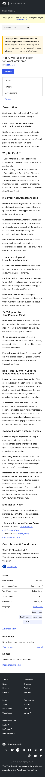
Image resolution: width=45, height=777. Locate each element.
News (4, 684)
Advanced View (9, 629)
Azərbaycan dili (14, 744)
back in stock (37, 612)
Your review (7, 647)
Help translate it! (22, 19)
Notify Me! (10, 65)
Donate (28, 708)
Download (8, 71)
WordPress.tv (9, 713)
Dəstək (8, 99)
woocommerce (36, 622)
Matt (5, 725)
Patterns (27, 692)
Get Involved (29, 700)
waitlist (26, 622)
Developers (7, 708)
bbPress (7, 729)
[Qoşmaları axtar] (27, 27)
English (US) (38, 607)
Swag (27, 713)
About (5, 679)
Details (8, 80)
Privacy (5, 692)
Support (5, 704)
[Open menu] (41, 3)
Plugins (27, 688)
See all (40, 647)
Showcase (28, 679)
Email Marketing (25, 617)
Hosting (5, 688)
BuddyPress (8, 733)
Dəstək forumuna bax (11, 665)
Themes (27, 684)
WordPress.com (10, 720)
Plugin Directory (8, 11)
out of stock (37, 617)
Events (27, 704)
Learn (4, 700)
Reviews (8, 87)
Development (11, 93)
